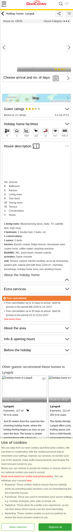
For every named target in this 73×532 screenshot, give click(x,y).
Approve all (55, 527)
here (29, 480)
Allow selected (17, 527)
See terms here (12, 319)
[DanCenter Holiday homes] (36, 4)
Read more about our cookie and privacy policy (27, 476)
